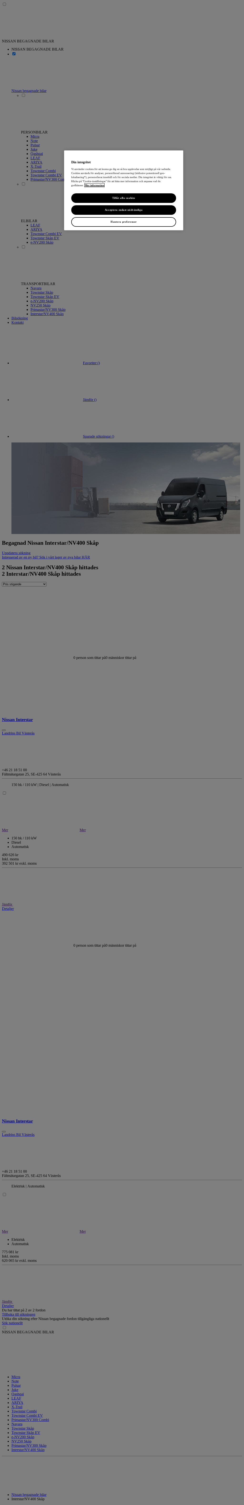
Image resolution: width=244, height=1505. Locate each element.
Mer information (94, 185)
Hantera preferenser (124, 221)
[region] (123, 190)
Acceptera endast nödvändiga (123, 209)
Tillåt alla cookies (123, 197)
